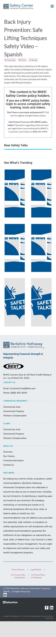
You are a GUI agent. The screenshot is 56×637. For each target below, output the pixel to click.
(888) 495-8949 (19, 392)
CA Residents (19, 577)
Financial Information (13, 460)
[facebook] (46, 607)
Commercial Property (13, 411)
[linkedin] (5, 595)
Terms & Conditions (47, 616)
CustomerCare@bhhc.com (22, 388)
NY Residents (36, 577)
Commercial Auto (11, 406)
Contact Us (8, 464)
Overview (8, 451)
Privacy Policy (49, 618)
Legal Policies (35, 569)
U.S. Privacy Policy (18, 575)
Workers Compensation (15, 415)
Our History (9, 456)
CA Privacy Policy (38, 575)
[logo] (18, 6)
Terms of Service (18, 569)
